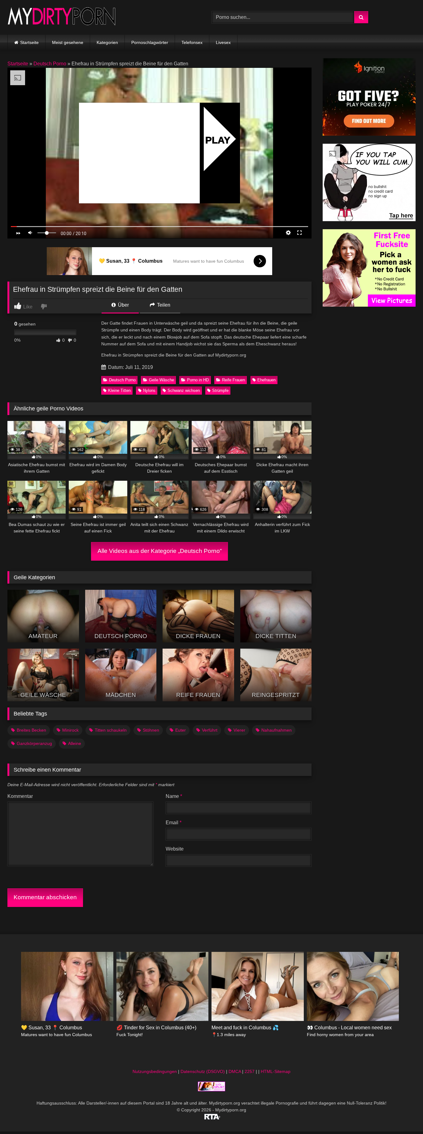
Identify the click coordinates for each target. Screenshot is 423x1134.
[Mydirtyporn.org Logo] (61, 17)
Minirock (70, 730)
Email (173, 822)
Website (175, 849)
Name (174, 796)
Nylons (149, 390)
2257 (250, 1071)
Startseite (29, 42)
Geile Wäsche (161, 380)
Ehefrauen (266, 380)
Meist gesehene (67, 42)
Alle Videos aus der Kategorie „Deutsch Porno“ (160, 551)
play (217, 139)
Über (123, 305)
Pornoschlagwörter (149, 42)
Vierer (239, 730)
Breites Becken (31, 730)
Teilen (163, 305)
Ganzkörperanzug (34, 743)
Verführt (209, 730)
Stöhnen (151, 730)
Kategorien (107, 42)
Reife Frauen (233, 380)
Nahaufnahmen (276, 730)
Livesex (223, 42)
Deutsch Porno (49, 63)
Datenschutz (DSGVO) (203, 1071)
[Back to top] (404, 1116)
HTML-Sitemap (275, 1071)
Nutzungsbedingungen (155, 1071)
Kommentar (20, 796)
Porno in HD (198, 380)
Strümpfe (220, 390)
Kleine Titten (119, 390)
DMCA (235, 1071)
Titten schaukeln (111, 730)
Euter (180, 730)
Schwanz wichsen (184, 390)
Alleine (74, 743)
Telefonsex (192, 42)
